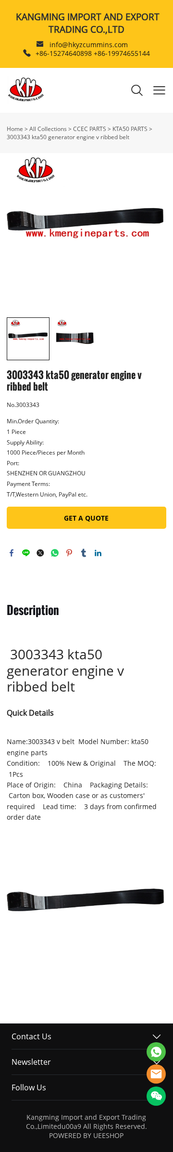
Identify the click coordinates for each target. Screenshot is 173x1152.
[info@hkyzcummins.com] (40, 45)
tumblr (83, 553)
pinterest (69, 553)
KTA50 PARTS (130, 129)
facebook (11, 553)
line (26, 553)
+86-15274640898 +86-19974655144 (93, 53)
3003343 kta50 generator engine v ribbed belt (68, 137)
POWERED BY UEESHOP (86, 1135)
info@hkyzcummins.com (88, 44)
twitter (40, 553)
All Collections (48, 129)
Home (15, 129)
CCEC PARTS (89, 129)
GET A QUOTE (86, 518)
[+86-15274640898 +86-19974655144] (27, 53)
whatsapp (55, 553)
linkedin (98, 553)
